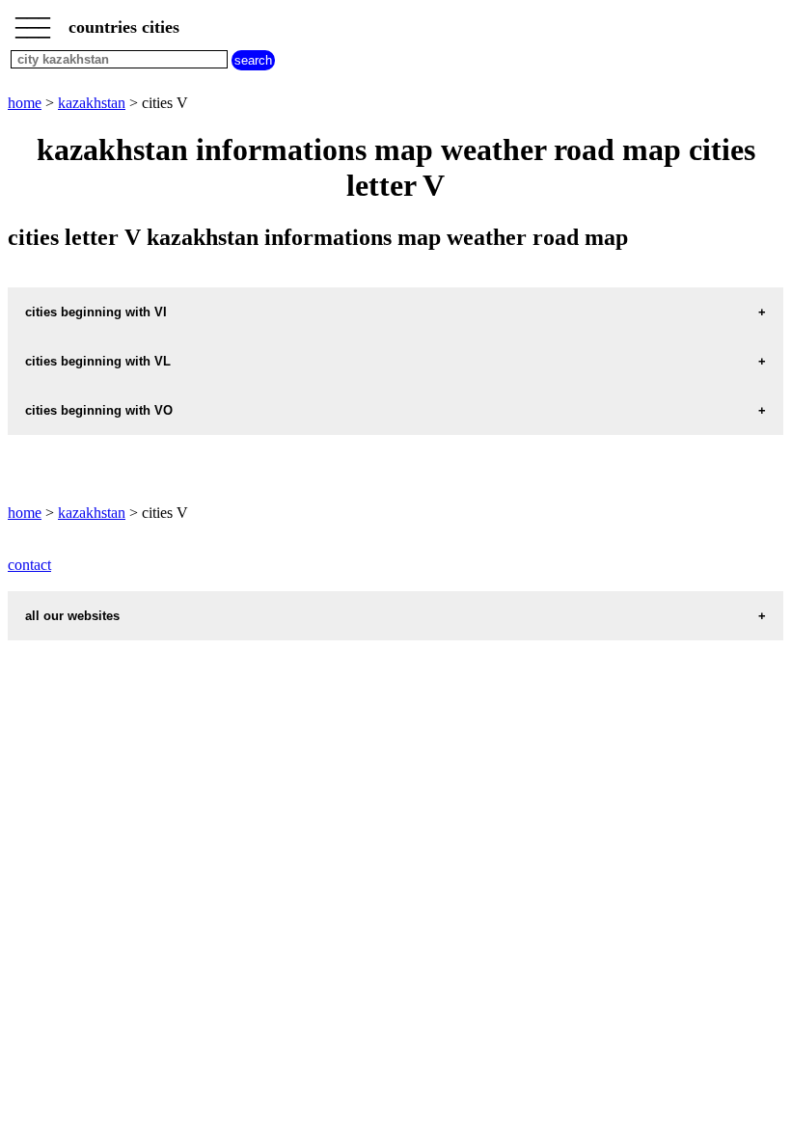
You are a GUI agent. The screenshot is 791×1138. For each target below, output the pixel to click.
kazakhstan (91, 103)
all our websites (72, 616)
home (24, 103)
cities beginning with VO (99, 410)
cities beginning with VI (96, 312)
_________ (32, 21)
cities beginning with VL (98, 361)
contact (29, 564)
